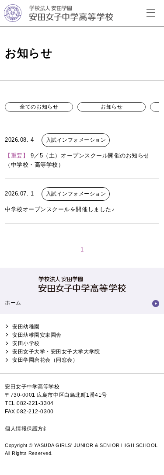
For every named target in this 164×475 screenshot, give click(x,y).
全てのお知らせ (39, 107)
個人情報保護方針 (27, 429)
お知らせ (111, 107)
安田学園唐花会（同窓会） (45, 360)
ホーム (13, 303)
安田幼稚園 (26, 327)
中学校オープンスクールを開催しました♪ (60, 209)
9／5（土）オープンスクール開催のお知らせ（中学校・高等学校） (77, 160)
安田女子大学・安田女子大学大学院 (56, 352)
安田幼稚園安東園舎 (37, 335)
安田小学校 (26, 343)
